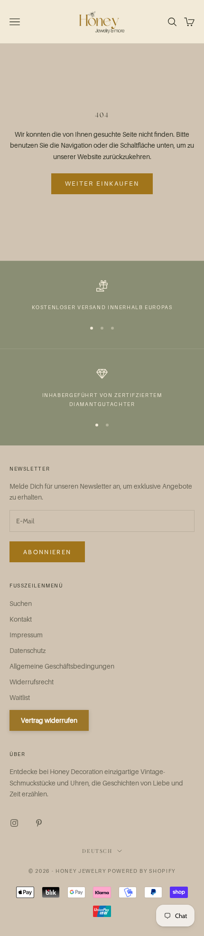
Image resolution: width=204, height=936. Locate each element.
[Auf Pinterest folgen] (39, 823)
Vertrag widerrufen (49, 720)
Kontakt (20, 619)
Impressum (26, 635)
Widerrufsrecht (31, 682)
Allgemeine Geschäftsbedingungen (61, 666)
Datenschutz (27, 650)
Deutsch (97, 850)
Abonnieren (47, 552)
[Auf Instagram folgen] (14, 823)
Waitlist (19, 697)
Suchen (20, 603)
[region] (102, 296)
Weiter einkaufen (102, 183)
